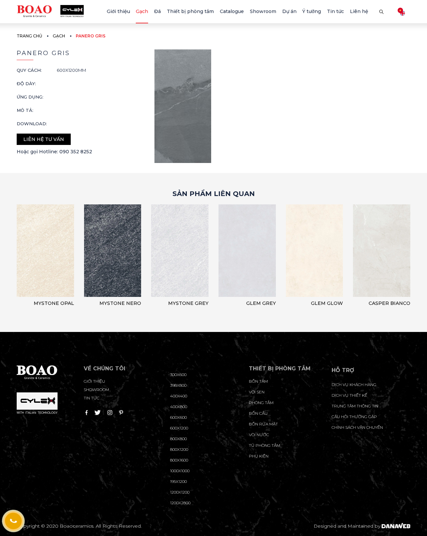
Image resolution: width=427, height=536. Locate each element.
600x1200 (179, 427)
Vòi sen (257, 391)
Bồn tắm (258, 381)
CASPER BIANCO (389, 303)
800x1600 (179, 460)
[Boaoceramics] (50, 11)
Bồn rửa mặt (263, 423)
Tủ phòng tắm (264, 445)
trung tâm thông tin (355, 405)
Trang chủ (29, 35)
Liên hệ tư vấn (43, 139)
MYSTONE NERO (120, 303)
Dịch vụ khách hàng (354, 384)
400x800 (178, 406)
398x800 (178, 385)
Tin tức (91, 397)
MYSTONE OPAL (54, 303)
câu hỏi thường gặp (354, 416)
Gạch (59, 35)
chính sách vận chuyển (357, 427)
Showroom (96, 389)
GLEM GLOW (327, 303)
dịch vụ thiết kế (349, 395)
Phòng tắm (261, 402)
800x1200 (179, 449)
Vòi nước (259, 434)
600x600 (178, 417)
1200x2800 (180, 502)
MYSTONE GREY (188, 303)
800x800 (178, 438)
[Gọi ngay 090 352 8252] (13, 521)
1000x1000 (179, 470)
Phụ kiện (259, 456)
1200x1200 (179, 492)
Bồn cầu (258, 413)
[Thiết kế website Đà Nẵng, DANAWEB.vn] (396, 526)
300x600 (178, 374)
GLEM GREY (261, 303)
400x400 (178, 395)
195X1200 (178, 481)
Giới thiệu (94, 381)
